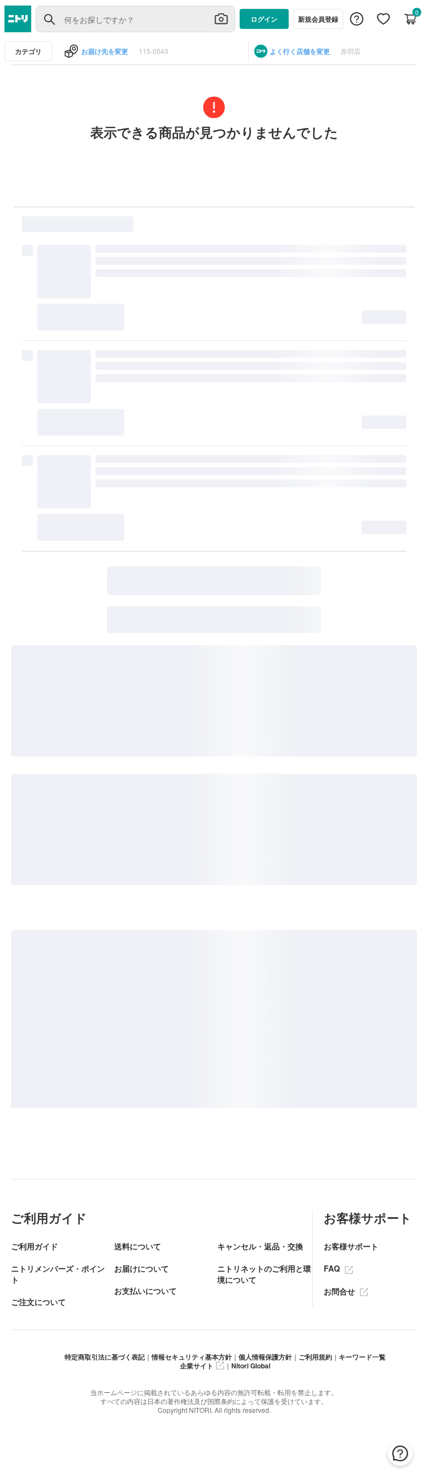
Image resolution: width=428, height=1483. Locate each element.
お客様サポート (351, 1246)
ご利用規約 (315, 1356)
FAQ (333, 1268)
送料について (137, 1246)
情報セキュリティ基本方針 (192, 1356)
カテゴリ (28, 51)
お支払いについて (145, 1290)
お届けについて (141, 1268)
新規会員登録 (318, 19)
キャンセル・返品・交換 (260, 1246)
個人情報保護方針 (265, 1356)
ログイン (264, 19)
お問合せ (340, 1291)
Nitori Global (250, 1365)
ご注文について (38, 1301)
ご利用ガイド (34, 1246)
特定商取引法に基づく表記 (105, 1356)
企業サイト (196, 1365)
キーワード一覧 (362, 1356)
